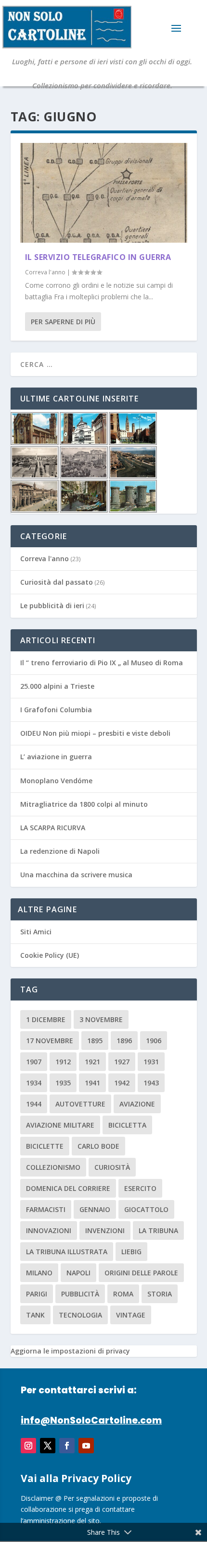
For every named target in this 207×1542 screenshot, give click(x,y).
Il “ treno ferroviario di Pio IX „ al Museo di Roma (101, 662)
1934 (33, 1082)
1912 (63, 1061)
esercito (140, 1188)
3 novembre (101, 1019)
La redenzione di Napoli (60, 851)
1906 (153, 1040)
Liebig (131, 1251)
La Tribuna (158, 1230)
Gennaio (94, 1209)
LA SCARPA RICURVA (52, 827)
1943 (151, 1082)
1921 (92, 1061)
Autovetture (80, 1103)
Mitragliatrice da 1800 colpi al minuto (84, 804)
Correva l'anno (45, 272)
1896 (124, 1040)
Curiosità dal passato (56, 582)
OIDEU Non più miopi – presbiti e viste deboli (95, 733)
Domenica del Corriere (68, 1188)
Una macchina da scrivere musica (76, 874)
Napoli (78, 1272)
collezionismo (53, 1167)
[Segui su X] (47, 1445)
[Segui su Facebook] (67, 1445)
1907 (33, 1061)
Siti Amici (36, 931)
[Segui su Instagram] (28, 1445)
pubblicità (80, 1293)
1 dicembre (45, 1019)
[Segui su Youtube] (86, 1445)
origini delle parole (141, 1272)
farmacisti (45, 1209)
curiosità (112, 1167)
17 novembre (49, 1040)
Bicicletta (127, 1125)
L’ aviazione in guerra (56, 756)
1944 (33, 1103)
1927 (121, 1061)
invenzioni (105, 1230)
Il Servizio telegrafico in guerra (98, 257)
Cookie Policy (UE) (49, 955)
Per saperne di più (63, 321)
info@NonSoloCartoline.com (91, 1420)
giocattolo (146, 1209)
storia (159, 1293)
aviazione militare (60, 1125)
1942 (121, 1082)
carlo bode (98, 1146)
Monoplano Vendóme (56, 780)
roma (123, 1293)
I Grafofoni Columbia (56, 709)
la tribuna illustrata (66, 1251)
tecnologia (80, 1314)
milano (39, 1272)
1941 (92, 1082)
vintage (130, 1314)
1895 (95, 1040)
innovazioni (48, 1230)
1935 (63, 1082)
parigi (36, 1293)
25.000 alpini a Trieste (57, 686)
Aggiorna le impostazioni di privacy (70, 1350)
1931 (151, 1061)
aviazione (137, 1103)
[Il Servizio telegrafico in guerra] (103, 193)
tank (35, 1314)
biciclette (45, 1146)
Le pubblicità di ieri (52, 605)
